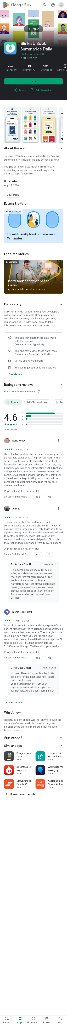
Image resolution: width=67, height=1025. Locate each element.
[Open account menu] (61, 5)
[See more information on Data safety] (61, 304)
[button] (34, 70)
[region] (33, 68)
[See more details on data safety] (16, 374)
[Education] (12, 194)
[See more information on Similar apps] (61, 746)
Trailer (33, 29)
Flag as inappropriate (20, 794)
